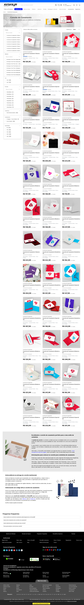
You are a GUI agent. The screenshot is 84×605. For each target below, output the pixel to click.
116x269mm (10, 100)
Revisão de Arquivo (26, 533)
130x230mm (10, 107)
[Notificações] (77, 5)
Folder (4, 589)
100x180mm (10, 94)
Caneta (44, 589)
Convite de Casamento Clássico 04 (15, 41)
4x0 (9, 80)
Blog (28, 542)
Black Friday (71, 591)
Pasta (31, 585)
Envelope (31, 586)
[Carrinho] (79, 5)
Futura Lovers (79, 540)
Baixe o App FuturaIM (48, 556)
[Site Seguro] (21, 559)
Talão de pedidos (46, 588)
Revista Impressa (72, 585)
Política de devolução (44, 542)
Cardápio (58, 591)
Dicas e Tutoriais (57, 540)
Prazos (55, 542)
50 (8, 127)
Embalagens (58, 588)
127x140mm (10, 105)
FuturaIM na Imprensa (57, 533)
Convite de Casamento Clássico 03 (15, 39)
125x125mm (10, 102)
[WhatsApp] (74, 5)
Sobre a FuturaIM (31, 540)
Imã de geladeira (33, 588)
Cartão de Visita (6, 586)
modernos (32, 499)
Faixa (17, 591)
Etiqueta (18, 585)
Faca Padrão (11, 121)
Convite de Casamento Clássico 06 (15, 46)
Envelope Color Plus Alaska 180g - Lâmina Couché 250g (20, 59)
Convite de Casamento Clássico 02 (15, 37)
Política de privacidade (72, 601)
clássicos (24, 499)
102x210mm (10, 96)
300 (9, 136)
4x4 (9, 82)
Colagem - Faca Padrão (13, 119)
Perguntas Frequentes (42, 533)
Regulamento (68, 540)
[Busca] (56, 5)
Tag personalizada (33, 589)
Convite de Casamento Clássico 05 (15, 44)
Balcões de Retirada (10, 533)
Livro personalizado (73, 586)
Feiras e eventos (72, 588)
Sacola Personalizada (47, 585)
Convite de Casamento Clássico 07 (15, 48)
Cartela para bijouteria (34, 591)
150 (9, 131)
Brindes (57, 585)
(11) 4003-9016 (6, 573)
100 (9, 129)
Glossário (9, 594)
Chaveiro (44, 591)
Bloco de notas (46, 586)
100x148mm (10, 92)
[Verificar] (9, 559)
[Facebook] (58, 550)
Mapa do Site (5, 540)
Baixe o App (19, 540)
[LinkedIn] (49, 550)
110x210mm (10, 98)
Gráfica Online (6, 585)
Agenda (57, 589)
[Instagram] (45, 550)
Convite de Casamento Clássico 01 (15, 35)
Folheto (4, 588)
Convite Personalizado (47, 151)
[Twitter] (60, 550)
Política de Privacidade (7, 542)
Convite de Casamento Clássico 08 (15, 50)
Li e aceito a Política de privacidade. (41, 603)
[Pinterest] (51, 550)
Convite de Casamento (27, 51)
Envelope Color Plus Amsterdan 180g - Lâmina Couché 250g (21, 61)
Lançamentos (72, 589)
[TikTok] (53, 550)
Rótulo (17, 586)
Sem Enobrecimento (12, 112)
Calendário (58, 586)
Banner (17, 588)
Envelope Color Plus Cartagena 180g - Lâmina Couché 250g (21, 68)
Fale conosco (19, 542)
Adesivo (5, 591)
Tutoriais (73, 533)
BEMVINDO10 (52, 1)
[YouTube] (47, 550)
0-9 (64, 594)
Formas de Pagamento (9, 547)
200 (9, 134)
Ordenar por (69, 29)
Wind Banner (19, 589)
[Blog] (55, 550)
